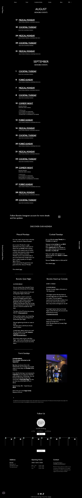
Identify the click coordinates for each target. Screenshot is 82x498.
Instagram (30, 332)
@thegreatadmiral (22, 313)
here (21, 269)
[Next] (59, 217)
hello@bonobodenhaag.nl (20, 335)
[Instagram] (38, 494)
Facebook (15, 333)
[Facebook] (41, 494)
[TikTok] (43, 494)
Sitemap (49, 496)
